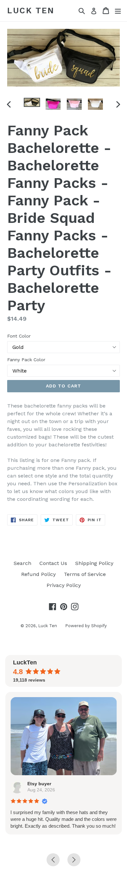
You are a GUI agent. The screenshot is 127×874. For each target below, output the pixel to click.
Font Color (19, 336)
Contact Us (53, 563)
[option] (31, 102)
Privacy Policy (64, 585)
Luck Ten (30, 10)
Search (22, 563)
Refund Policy (38, 574)
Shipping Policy (94, 563)
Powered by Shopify (86, 625)
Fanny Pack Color (26, 359)
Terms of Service (85, 574)
